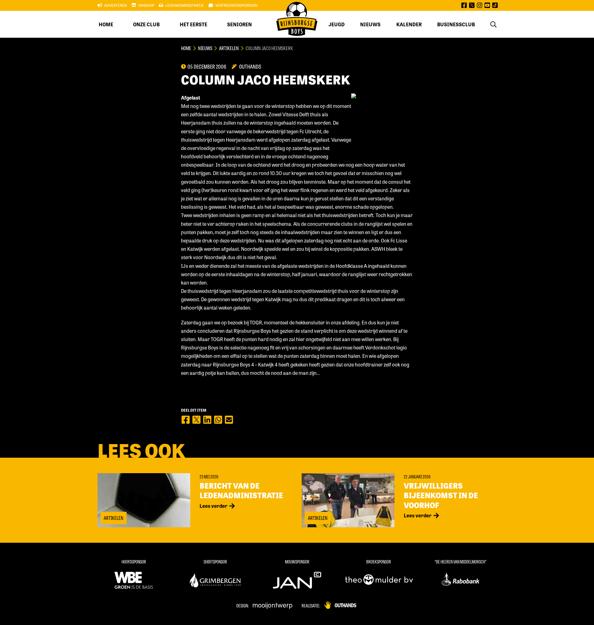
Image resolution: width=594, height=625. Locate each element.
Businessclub (456, 24)
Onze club (146, 24)
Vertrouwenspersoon (236, 5)
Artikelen (229, 48)
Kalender (409, 24)
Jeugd (337, 24)
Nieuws (370, 24)
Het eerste (193, 24)
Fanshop (146, 5)
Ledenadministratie (185, 5)
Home (106, 24)
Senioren (239, 24)
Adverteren (115, 5)
